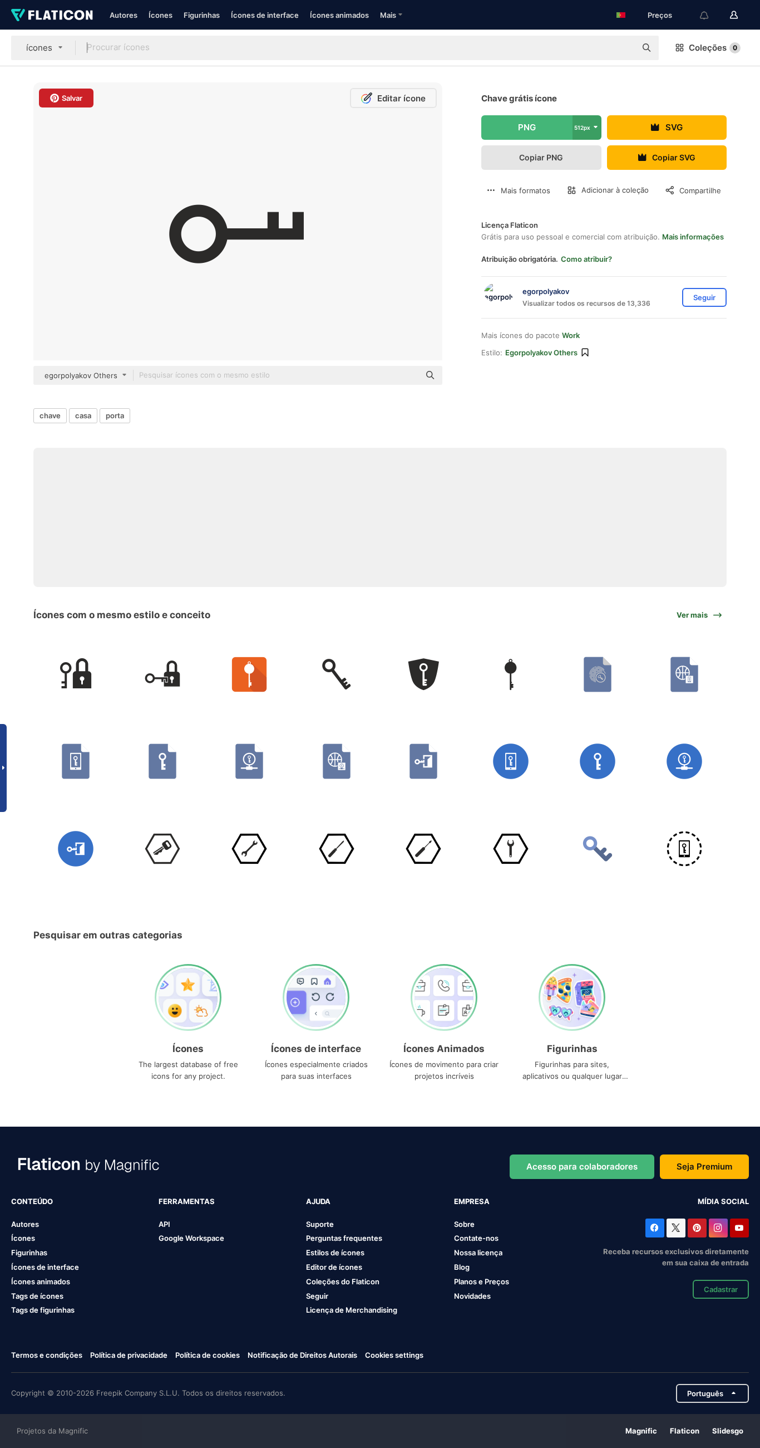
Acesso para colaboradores (582, 1166)
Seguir (317, 1296)
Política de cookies (207, 1355)
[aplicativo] (249, 674)
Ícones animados (339, 15)
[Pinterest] (697, 1228)
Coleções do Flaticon (342, 1281)
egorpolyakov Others (541, 352)
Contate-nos (476, 1238)
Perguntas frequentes (344, 1238)
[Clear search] (622, 48)
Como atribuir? (586, 259)
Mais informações (693, 236)
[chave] (75, 674)
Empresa (472, 1201)
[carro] (162, 848)
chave (50, 415)
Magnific (641, 1430)
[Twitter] (676, 1228)
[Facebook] (654, 1228)
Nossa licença (478, 1252)
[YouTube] (739, 1228)
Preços (660, 15)
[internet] (336, 761)
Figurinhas (202, 15)
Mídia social (723, 1201)
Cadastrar (721, 1289)
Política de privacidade (128, 1355)
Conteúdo (32, 1201)
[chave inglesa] (249, 848)
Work (571, 335)
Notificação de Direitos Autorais (302, 1355)
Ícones (160, 15)
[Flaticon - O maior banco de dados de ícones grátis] (52, 15)
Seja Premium (704, 1166)
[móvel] (684, 674)
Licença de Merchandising (351, 1309)
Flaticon (684, 1430)
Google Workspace (191, 1238)
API (164, 1224)
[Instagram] (718, 1228)
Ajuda (318, 1201)
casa (83, 415)
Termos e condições (46, 1355)
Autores (123, 15)
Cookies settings (394, 1355)
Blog (462, 1267)
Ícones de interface (265, 15)
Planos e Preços (481, 1281)
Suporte (320, 1224)
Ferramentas (187, 1201)
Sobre (464, 1224)
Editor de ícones (334, 1267)
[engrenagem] (510, 848)
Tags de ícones (37, 1296)
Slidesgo (727, 1430)
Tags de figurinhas (43, 1309)
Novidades (472, 1296)
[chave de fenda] (336, 848)
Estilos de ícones (335, 1252)
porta (115, 415)
